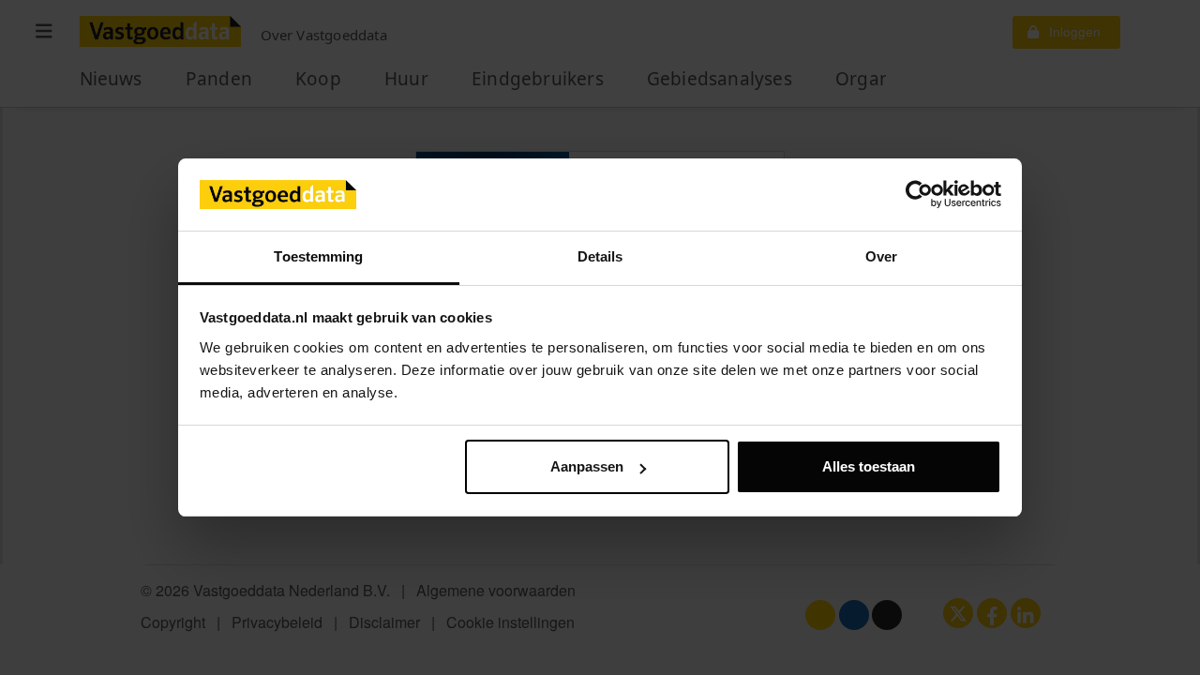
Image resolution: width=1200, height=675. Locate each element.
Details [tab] (600, 256)
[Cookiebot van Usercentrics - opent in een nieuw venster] (919, 195)
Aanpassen (586, 466)
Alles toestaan (868, 466)
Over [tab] (881, 256)
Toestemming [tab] (318, 256)
